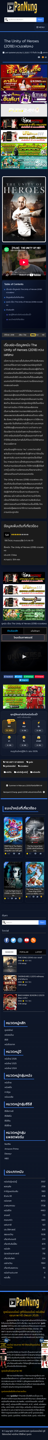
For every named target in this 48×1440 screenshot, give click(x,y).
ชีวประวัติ (8, 1196)
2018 (12, 335)
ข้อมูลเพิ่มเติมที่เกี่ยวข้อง (15, 297)
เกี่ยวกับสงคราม (11, 1268)
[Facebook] (6, 940)
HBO (6, 1158)
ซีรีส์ (6, 1040)
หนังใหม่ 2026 (10, 1059)
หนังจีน (8, 772)
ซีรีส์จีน (7, 1121)
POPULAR (24, 952)
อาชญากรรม (9, 1206)
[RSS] (33, 940)
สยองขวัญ (8, 1234)
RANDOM (9, 952)
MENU (41, 28)
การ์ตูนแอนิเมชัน (11, 1191)
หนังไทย (7, 1083)
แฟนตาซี (7, 1225)
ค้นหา (40, 20)
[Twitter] (13, 940)
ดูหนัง (30, 762)
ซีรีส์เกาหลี (8, 1111)
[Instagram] (20, 940)
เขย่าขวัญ (8, 1263)
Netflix (7, 1144)
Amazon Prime (11, 1149)
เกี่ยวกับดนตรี (10, 1239)
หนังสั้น (7, 1278)
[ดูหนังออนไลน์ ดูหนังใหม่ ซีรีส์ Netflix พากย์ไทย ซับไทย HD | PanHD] (22, 7)
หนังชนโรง (9, 1035)
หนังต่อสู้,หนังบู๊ (22, 772)
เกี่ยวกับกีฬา (9, 1258)
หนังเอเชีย (36, 772)
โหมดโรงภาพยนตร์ (23, 637)
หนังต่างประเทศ (11, 1273)
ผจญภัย (7, 1186)
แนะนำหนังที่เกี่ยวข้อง (16, 319)
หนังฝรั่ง (8, 1087)
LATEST (38, 952)
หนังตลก (8, 1201)
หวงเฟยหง (24, 766)
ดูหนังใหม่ (8, 1030)
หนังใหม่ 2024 (10, 1068)
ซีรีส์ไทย (7, 1126)
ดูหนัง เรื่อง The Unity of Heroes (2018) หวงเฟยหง (24, 303)
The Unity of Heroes (14, 762)
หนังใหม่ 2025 (10, 1063)
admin (45, 53)
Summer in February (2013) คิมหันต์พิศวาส (25, 786)
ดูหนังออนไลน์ (10, 766)
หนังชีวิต (7, 1210)
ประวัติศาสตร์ (9, 1230)
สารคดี (7, 1215)
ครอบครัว (8, 1220)
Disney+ (8, 1154)
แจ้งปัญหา (35, 631)
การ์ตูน (7, 1092)
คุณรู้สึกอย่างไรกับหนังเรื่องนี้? (20, 315)
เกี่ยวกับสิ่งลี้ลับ (10, 1244)
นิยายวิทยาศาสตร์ (11, 1254)
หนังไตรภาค (9, 1044)
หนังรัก (7, 1249)
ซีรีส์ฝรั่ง (8, 1116)
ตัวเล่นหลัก (10, 310)
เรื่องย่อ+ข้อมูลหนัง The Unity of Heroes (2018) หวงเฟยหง (24, 291)
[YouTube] (26, 940)
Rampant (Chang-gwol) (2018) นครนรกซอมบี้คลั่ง (22, 792)
